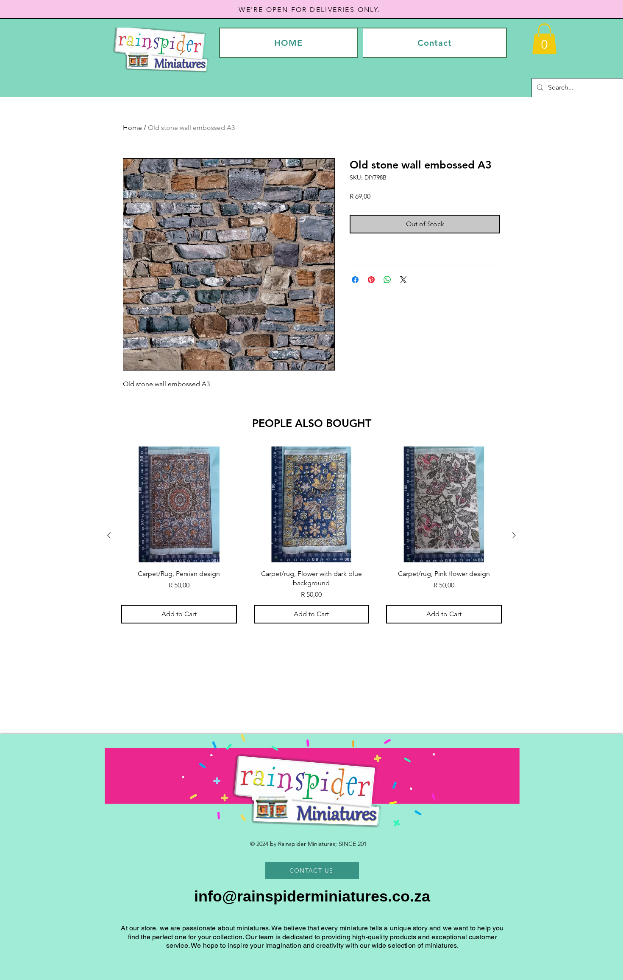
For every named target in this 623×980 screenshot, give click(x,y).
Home (132, 128)
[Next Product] (514, 535)
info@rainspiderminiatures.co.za (312, 896)
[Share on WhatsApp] (387, 280)
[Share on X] (403, 280)
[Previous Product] (109, 535)
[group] (311, 535)
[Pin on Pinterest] (371, 280)
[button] (544, 38)
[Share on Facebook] (355, 280)
